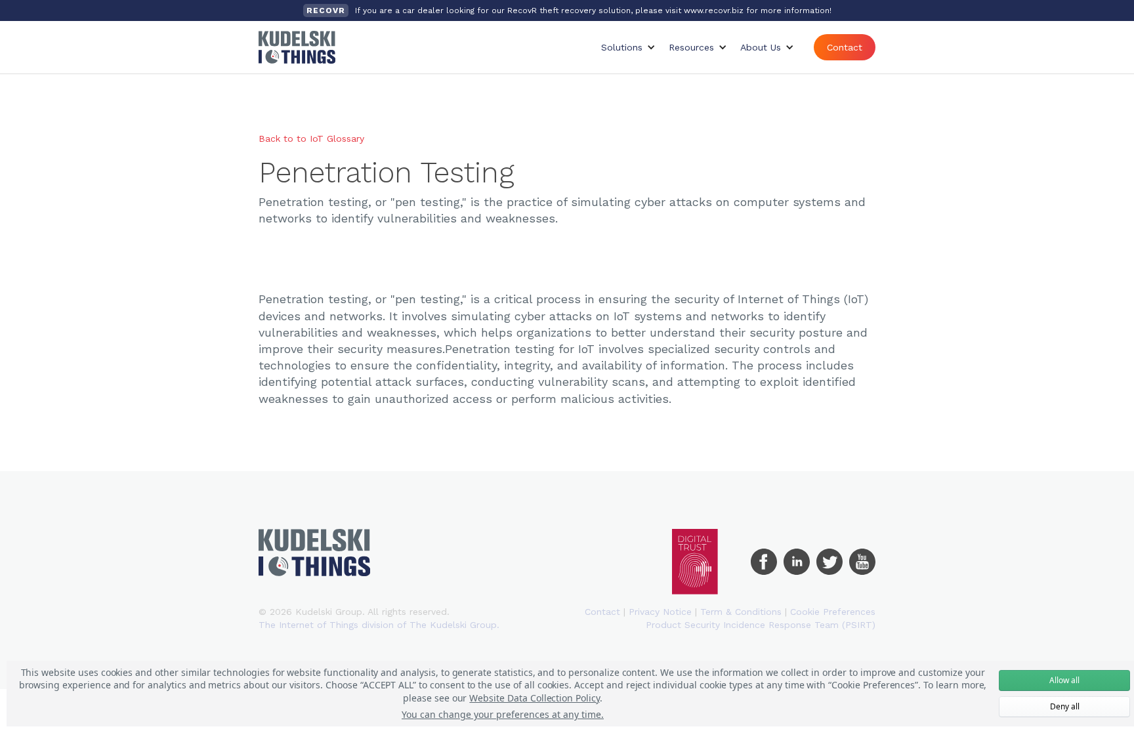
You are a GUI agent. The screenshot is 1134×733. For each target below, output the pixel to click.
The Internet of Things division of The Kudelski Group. (379, 624)
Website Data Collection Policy (534, 698)
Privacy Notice (660, 611)
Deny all (1065, 706)
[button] (628, 47)
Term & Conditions (741, 611)
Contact (844, 47)
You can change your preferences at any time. (503, 714)
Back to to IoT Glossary (311, 138)
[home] (297, 47)
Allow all (1064, 680)
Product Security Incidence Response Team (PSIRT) (760, 624)
